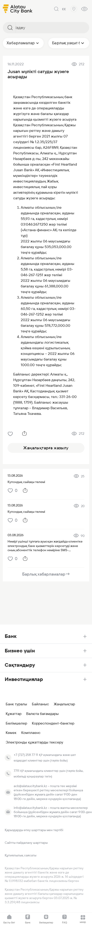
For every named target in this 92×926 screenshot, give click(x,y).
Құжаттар (13, 713)
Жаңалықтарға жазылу (46, 447)
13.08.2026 (15, 475)
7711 (16, 771)
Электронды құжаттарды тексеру (34, 742)
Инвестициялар (24, 679)
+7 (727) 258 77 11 (26, 755)
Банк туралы (16, 704)
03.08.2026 (16, 535)
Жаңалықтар (64, 704)
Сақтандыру (20, 665)
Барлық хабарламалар (46, 574)
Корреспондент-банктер (53, 723)
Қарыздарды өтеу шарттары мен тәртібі (34, 830)
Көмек (11, 732)
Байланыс (40, 704)
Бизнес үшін (20, 650)
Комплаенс (31, 732)
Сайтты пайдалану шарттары (26, 842)
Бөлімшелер (16, 723)
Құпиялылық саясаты (20, 855)
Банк (11, 636)
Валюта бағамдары (42, 713)
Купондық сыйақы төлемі (26, 482)
